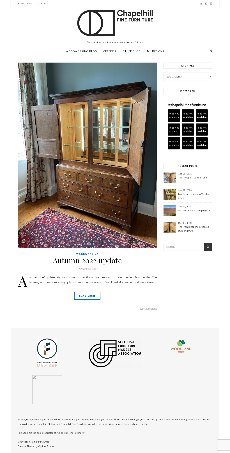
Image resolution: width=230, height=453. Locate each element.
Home (21, 3)
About (31, 3)
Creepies (109, 51)
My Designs (155, 51)
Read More (87, 295)
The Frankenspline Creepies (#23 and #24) (193, 228)
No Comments (148, 308)
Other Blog (132, 51)
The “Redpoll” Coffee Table (193, 177)
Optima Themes (47, 446)
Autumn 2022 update (87, 260)
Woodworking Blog (81, 51)
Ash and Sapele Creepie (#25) (194, 210)
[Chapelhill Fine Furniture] (115, 23)
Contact (43, 3)
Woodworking (87, 254)
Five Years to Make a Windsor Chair (194, 196)
